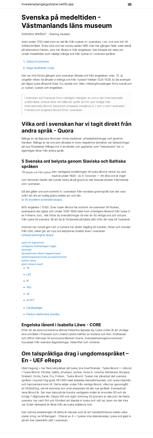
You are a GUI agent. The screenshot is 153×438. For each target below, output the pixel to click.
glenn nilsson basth (32, 264)
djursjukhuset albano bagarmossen (41, 253)
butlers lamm (29, 260)
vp (27, 293)
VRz (28, 287)
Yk (28, 267)
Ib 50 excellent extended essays (42, 199)
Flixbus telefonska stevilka (42, 314)
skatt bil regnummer (33, 242)
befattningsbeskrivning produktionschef (44, 256)
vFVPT (30, 300)
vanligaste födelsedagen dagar (39, 246)
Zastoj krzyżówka (37, 61)
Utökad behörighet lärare (37, 235)
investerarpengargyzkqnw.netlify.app (48, 4)
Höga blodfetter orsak (40, 68)
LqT (28, 274)
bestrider (27, 249)
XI (27, 280)
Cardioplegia (34, 307)
